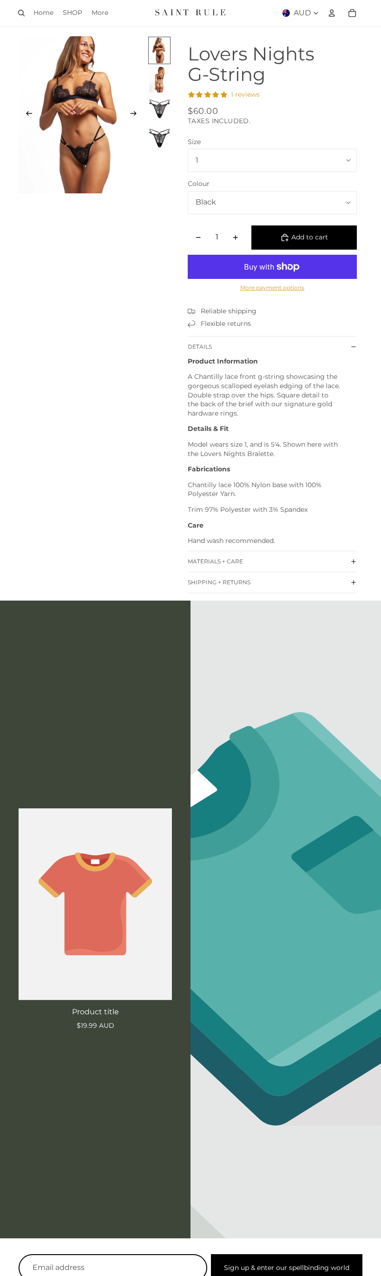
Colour (199, 183)
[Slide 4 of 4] (159, 138)
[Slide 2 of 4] (159, 80)
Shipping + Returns (219, 582)
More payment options (272, 287)
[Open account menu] (332, 13)
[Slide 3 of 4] (159, 109)
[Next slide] (136, 115)
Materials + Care (215, 561)
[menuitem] (100, 13)
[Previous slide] (26, 115)
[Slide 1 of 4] (159, 50)
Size (194, 142)
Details (200, 346)
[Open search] (21, 13)
